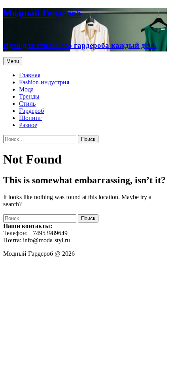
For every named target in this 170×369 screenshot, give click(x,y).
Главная (29, 75)
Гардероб (31, 110)
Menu (12, 61)
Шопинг (30, 117)
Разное (28, 125)
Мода (26, 89)
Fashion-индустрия (44, 82)
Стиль (27, 103)
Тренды (29, 96)
